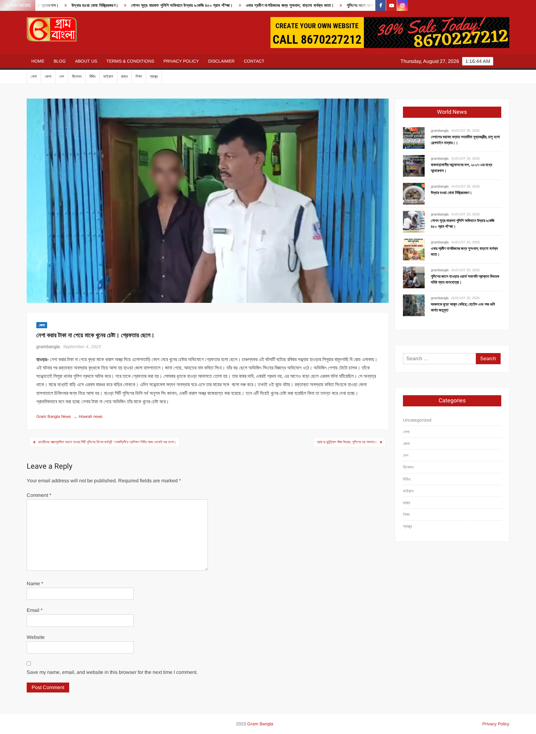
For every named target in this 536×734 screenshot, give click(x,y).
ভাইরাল (108, 76)
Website (36, 637)
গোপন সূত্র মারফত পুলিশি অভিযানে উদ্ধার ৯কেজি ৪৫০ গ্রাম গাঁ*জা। (154, 5)
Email (34, 610)
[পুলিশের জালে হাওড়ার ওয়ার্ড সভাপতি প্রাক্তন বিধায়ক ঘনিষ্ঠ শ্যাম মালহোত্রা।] (414, 277)
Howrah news (91, 416)
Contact (254, 61)
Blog (60, 61)
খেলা (34, 76)
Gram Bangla (260, 723)
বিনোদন (77, 76)
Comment (39, 495)
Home (37, 61)
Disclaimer (221, 61)
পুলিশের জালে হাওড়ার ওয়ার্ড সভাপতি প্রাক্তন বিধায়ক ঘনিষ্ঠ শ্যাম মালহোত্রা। (375, 5)
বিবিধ (92, 76)
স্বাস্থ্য (154, 76)
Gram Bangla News (53, 416)
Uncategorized (417, 420)
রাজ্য (124, 76)
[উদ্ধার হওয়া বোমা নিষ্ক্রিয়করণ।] (414, 193)
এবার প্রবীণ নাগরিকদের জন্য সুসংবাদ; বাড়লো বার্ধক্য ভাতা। (261, 5)
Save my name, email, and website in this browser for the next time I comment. (112, 672)
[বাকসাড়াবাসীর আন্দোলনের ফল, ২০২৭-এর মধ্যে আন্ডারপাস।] (414, 165)
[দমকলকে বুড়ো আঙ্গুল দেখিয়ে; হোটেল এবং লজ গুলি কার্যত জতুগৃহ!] (414, 304)
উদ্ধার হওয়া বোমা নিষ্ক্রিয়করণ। (66, 5)
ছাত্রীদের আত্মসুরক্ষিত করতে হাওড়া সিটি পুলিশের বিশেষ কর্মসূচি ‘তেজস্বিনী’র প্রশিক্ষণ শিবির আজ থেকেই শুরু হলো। (107, 442)
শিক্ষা (139, 76)
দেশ (61, 76)
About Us (86, 61)
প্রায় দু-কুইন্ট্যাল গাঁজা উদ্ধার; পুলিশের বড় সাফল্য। (347, 442)
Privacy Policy (181, 61)
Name (35, 583)
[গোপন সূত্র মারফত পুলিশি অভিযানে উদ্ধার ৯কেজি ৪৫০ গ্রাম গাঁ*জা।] (414, 221)
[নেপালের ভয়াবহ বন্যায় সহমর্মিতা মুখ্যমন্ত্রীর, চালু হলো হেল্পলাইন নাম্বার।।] (414, 137)
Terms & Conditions (130, 61)
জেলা (48, 76)
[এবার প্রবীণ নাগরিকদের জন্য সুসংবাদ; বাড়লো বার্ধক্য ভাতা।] (414, 249)
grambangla (48, 346)
